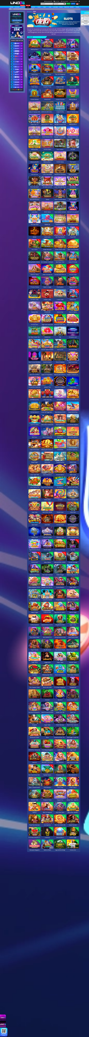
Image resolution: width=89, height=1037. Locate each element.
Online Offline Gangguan (17, 89)
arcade (38, 7)
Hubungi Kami (65, 1)
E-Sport (22, 7)
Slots (28, 7)
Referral (72, 7)
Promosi (77, 7)
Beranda (11, 7)
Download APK (48, 1)
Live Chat (57, 1)
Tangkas (61, 7)
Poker (44, 7)
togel (50, 7)
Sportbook (17, 7)
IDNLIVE (33, 7)
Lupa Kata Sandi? (73, 1)
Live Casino (55, 7)
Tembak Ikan (66, 7)
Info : (10, 9)
